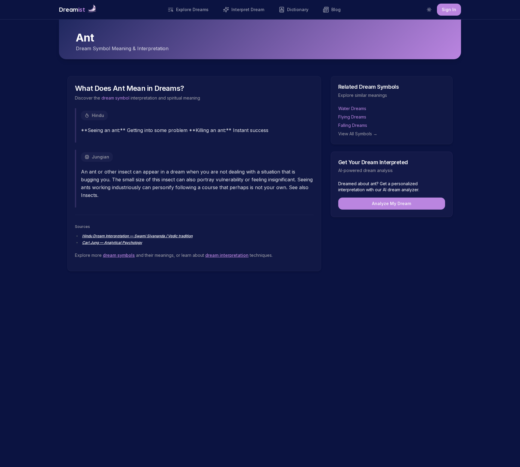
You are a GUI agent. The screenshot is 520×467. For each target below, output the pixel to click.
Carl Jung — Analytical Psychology (112, 242)
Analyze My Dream (391, 203)
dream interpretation (227, 255)
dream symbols (119, 255)
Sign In (449, 9)
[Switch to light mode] (429, 9)
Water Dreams (352, 108)
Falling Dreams (352, 125)
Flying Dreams (352, 116)
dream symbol (115, 97)
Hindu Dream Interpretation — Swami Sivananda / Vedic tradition (137, 236)
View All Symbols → (357, 133)
